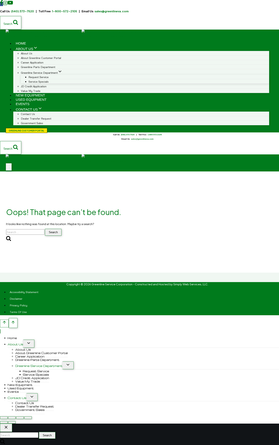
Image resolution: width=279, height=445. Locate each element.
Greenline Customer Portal (26, 130)
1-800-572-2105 (64, 11)
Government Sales (32, 123)
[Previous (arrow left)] (4, 422)
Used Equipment (31, 100)
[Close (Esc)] (28, 417)
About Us (15, 344)
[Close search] (6, 428)
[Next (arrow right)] (12, 422)
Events (22, 104)
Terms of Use (18, 312)
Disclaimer (16, 298)
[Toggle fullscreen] (12, 417)
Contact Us (17, 398)
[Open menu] (9, 167)
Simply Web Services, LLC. (191, 284)
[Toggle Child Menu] (28, 343)
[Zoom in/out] (4, 417)
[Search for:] (25, 232)
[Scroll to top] (4, 323)
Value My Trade (30, 90)
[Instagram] (5, 4)
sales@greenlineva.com (112, 11)
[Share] (20, 417)
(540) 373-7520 (22, 11)
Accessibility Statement (24, 292)
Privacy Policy (18, 305)
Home (21, 43)
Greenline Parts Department (38, 67)
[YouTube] (10, 4)
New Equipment (30, 95)
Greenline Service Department (38, 366)
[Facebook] (1, 4)
